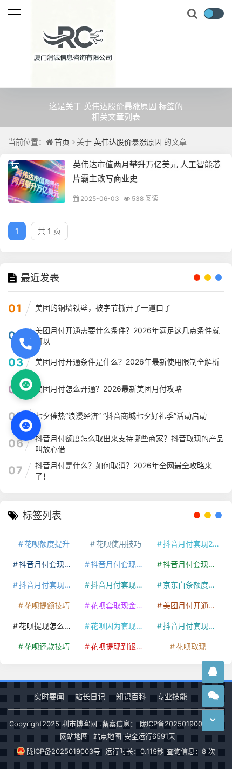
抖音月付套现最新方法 (120, 584)
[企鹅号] (212, 671)
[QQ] (26, 425)
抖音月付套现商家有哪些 (192, 564)
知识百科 (131, 696)
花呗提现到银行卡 (120, 646)
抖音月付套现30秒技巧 (48, 584)
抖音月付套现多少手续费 (120, 564)
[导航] (14, 12)
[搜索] (193, 14)
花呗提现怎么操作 (48, 625)
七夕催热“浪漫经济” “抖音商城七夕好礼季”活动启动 (121, 415)
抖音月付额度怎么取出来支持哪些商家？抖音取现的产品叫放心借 (129, 444)
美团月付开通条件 (192, 605)
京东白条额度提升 (192, 584)
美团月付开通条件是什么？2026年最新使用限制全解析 (127, 361)
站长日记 (90, 696)
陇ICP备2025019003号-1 (180, 723)
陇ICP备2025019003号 (63, 751)
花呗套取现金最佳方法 (120, 605)
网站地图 (74, 736)
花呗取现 (191, 646)
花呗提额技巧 (47, 605)
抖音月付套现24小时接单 (192, 543)
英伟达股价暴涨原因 (128, 141)
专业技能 (172, 696)
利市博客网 (79, 723)
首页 (62, 141)
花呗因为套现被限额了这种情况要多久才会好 (120, 625)
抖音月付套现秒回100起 (192, 625)
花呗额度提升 (47, 543)
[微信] (26, 384)
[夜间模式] (213, 13)
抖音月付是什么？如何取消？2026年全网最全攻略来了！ (123, 471)
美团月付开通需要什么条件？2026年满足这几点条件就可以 (127, 336)
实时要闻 (49, 696)
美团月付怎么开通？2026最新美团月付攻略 (108, 388)
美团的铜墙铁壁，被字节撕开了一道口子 (103, 307)
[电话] (26, 343)
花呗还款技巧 (47, 646)
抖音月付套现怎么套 (48, 564)
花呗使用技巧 (118, 543)
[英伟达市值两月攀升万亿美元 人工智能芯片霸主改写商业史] (36, 181)
